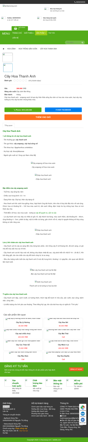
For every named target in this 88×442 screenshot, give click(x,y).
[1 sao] (14, 80)
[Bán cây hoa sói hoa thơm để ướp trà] (63, 319)
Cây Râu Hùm (23, 356)
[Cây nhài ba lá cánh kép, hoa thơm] (63, 341)
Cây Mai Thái (63, 333)
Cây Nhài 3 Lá (63, 345)
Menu (6, 33)
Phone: (23, 110)
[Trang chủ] (10, 5)
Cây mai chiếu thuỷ (22, 333)
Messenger (83, 422)
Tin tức (51, 33)
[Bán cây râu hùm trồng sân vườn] (23, 353)
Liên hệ (15, 38)
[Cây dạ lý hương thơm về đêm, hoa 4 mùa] (23, 319)
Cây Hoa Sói (63, 322)
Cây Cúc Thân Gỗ (23, 345)
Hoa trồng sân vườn (28, 49)
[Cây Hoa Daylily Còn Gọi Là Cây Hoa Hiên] (63, 353)
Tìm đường (83, 410)
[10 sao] (13, 80)
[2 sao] (16, 80)
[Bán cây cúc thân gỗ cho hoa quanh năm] (23, 341)
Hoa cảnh (11, 49)
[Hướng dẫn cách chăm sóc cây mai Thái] (63, 330)
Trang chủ (17, 33)
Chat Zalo (82, 416)
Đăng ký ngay (76, 369)
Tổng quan (8, 125)
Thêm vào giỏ (43, 117)
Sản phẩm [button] (40, 33)
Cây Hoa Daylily (63, 356)
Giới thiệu (28, 33)
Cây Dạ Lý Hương (23, 322)
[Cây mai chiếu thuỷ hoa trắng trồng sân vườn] (23, 330)
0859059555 (80, 2)
